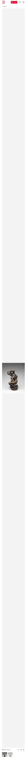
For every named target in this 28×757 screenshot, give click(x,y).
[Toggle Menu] (23, 2)
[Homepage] (3, 2)
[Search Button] (20, 2)
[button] (13, 378)
